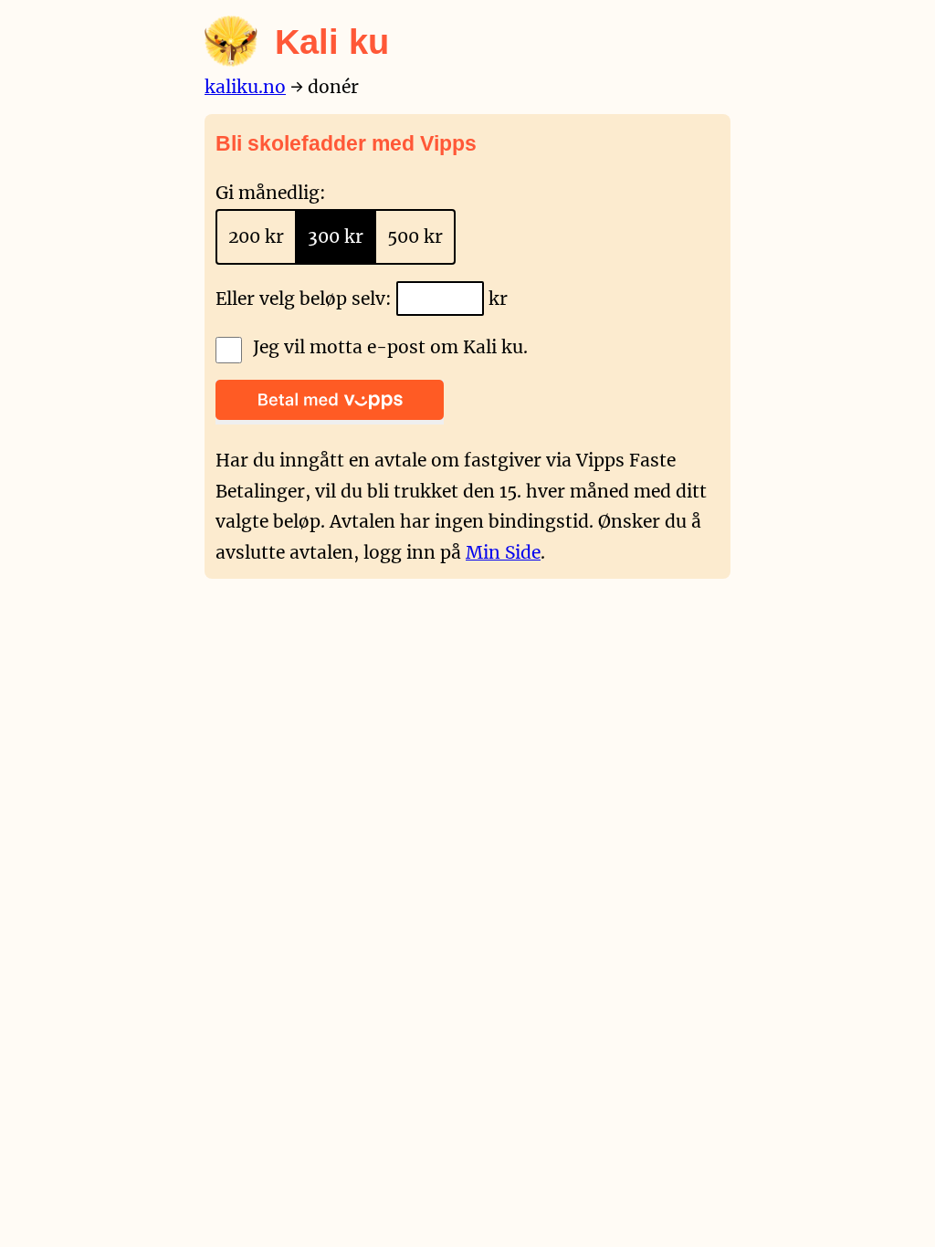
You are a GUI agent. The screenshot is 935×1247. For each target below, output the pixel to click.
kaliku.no (245, 87)
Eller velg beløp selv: (305, 298)
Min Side (503, 552)
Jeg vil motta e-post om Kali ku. (390, 347)
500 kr (415, 236)
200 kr (256, 236)
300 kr (335, 236)
